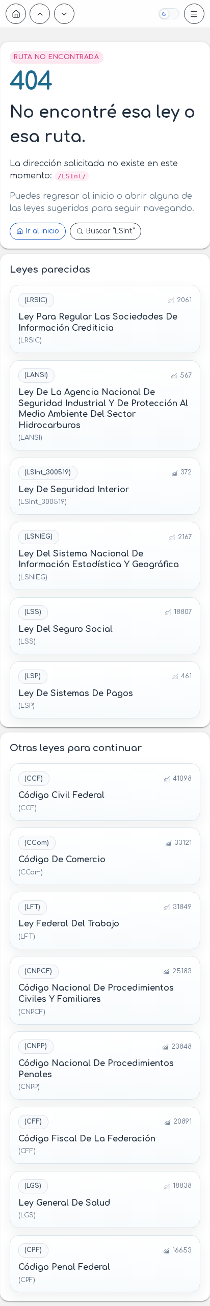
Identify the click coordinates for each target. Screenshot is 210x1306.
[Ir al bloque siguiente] (64, 14)
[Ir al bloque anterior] (40, 14)
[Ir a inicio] (16, 14)
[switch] (168, 14)
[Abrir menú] (194, 14)
